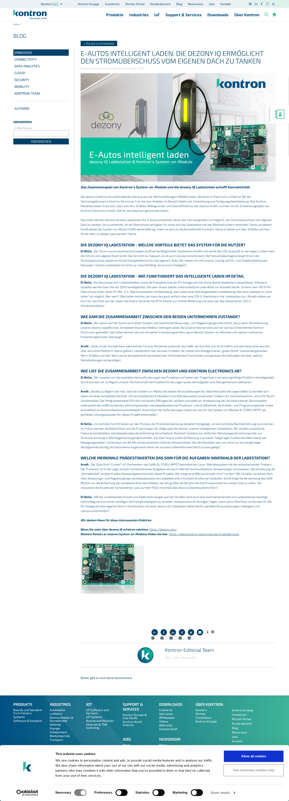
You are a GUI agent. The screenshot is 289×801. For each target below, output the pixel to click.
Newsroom (195, 4)
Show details (220, 792)
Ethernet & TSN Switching (96, 726)
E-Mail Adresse (23, 127)
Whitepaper (167, 717)
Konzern (201, 710)
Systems (19, 717)
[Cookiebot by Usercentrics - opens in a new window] (27, 793)
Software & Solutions (27, 720)
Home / (17, 24)
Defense (55, 724)
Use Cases (166, 713)
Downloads (217, 14)
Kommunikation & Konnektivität (61, 719)
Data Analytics (27, 66)
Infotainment (58, 732)
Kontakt (225, 4)
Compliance (203, 717)
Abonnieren (41, 141)
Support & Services (183, 14)
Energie (55, 728)
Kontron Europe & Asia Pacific (135, 716)
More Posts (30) (185, 657)
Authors (21, 108)
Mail (168, 657)
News (163, 745)
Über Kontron (246, 14)
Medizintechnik (60, 736)
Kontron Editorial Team (189, 650)
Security (21, 80)
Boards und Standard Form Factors (27, 711)
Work (126, 745)
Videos (163, 721)
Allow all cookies (253, 756)
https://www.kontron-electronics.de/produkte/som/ (204, 534)
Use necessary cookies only (253, 770)
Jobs (212, 4)
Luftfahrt (56, 713)
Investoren (112, 4)
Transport (56, 739)
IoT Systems (94, 717)
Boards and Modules (100, 720)
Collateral (165, 710)
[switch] (122, 792)
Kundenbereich (160, 4)
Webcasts (165, 725)
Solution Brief (168, 729)
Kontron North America (132, 723)
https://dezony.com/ (163, 529)
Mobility (21, 86)
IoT (157, 14)
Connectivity (25, 59)
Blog (179, 4)
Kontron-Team (27, 93)
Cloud (19, 73)
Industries (139, 14)
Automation (57, 710)
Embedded (23, 52)
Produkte (115, 14)
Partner (200, 713)
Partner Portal (134, 4)
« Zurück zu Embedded (99, 43)
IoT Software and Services (97, 711)
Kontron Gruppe (88, 4)
